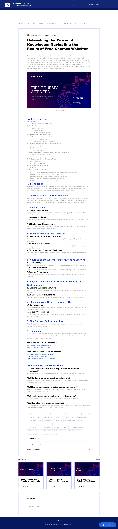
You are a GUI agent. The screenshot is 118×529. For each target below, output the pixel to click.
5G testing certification (60, 424)
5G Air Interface (52, 23)
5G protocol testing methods (45, 417)
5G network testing (45, 427)
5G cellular (31, 417)
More (83, 23)
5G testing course (33, 430)
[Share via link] (40, 444)
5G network (76, 414)
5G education (48, 420)
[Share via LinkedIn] (36, 444)
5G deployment (68, 417)
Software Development (33, 438)
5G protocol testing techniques (48, 434)
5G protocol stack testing (60, 427)
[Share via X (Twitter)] (32, 444)
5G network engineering (34, 424)
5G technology (58, 420)
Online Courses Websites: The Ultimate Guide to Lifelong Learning (86, 480)
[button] (97, 23)
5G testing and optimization (76, 424)
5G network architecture (63, 414)
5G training (85, 414)
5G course (59, 417)
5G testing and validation (77, 427)
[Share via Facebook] (28, 444)
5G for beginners (32, 427)
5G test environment (74, 430)
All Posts (21, 23)
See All (98, 459)
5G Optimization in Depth (69, 23)
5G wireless (47, 424)
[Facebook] (56, 521)
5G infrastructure (70, 420)
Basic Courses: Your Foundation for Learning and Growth (31, 480)
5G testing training (81, 417)
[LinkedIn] (61, 521)
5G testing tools (32, 434)
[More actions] (90, 35)
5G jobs (80, 420)
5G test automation (46, 430)
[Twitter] (59, 521)
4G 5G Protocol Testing (35, 23)
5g (28, 414)
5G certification (50, 414)
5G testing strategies (60, 430)
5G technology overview (34, 420)
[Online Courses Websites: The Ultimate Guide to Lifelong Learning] (87, 469)
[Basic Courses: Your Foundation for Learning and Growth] (30, 469)
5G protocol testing (37, 414)
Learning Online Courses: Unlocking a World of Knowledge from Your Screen (58, 480)
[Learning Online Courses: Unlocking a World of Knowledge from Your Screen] (59, 469)
